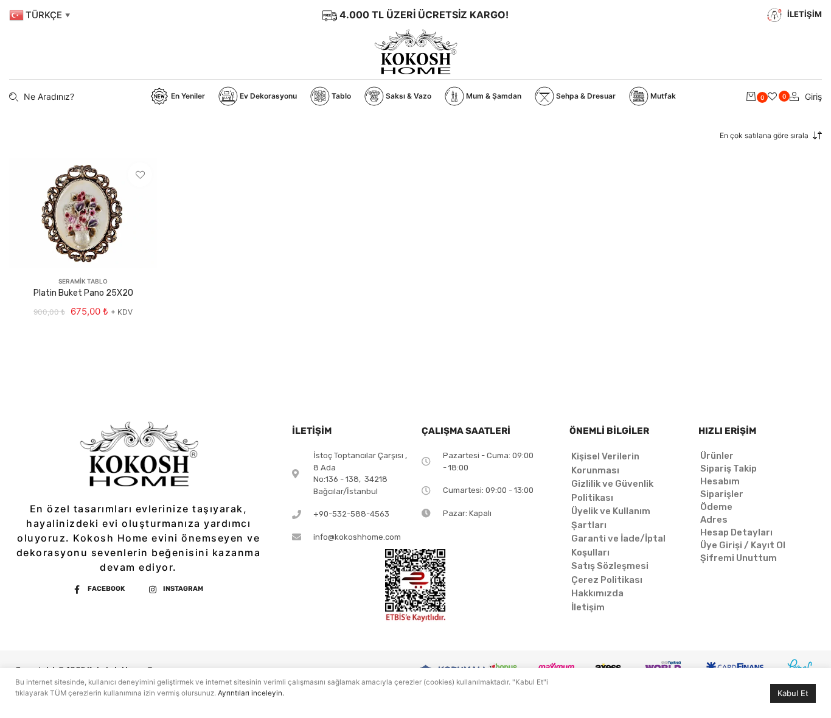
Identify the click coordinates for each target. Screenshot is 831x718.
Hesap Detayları (736, 532)
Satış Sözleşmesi (609, 565)
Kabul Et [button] (792, 693)
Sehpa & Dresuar (585, 95)
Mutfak (662, 95)
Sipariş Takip (728, 468)
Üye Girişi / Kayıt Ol (742, 545)
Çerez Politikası (606, 579)
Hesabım (720, 481)
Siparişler (721, 494)
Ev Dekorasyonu (267, 95)
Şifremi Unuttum (738, 557)
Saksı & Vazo (407, 95)
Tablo (340, 95)
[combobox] (751, 135)
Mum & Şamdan (492, 95)
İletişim (588, 607)
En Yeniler (187, 95)
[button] (140, 174)
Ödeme (716, 506)
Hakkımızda (597, 593)
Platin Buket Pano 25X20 (83, 293)
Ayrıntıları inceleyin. (251, 693)
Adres (714, 519)
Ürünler (717, 455)
